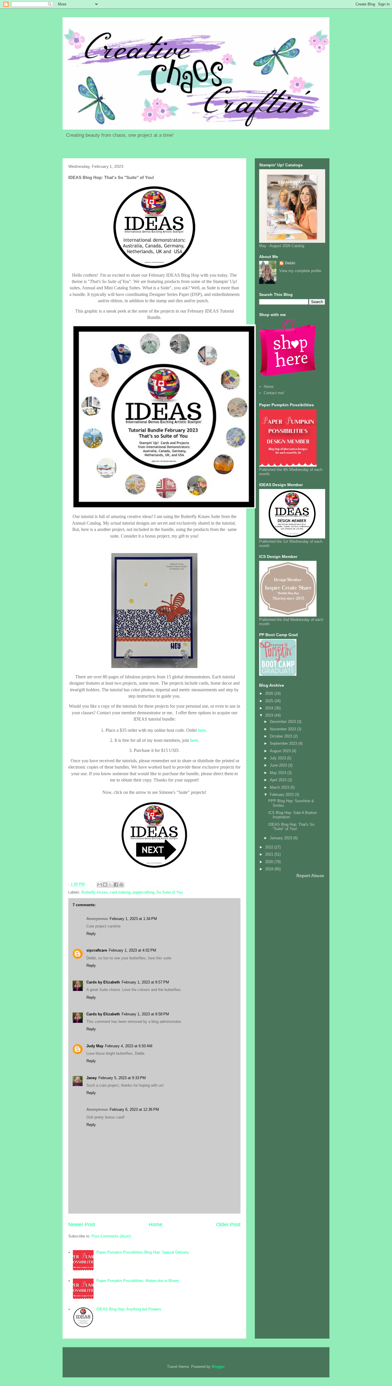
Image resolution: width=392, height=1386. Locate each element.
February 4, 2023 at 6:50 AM (128, 1046)
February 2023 (282, 794)
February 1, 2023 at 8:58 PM (145, 1014)
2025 (269, 701)
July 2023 (278, 758)
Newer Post (81, 1224)
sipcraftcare (96, 950)
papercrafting (143, 892)
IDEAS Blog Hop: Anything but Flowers (128, 1309)
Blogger (218, 1366)
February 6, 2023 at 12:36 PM (134, 1109)
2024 (269, 708)
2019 (269, 869)
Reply (91, 933)
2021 (269, 854)
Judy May (94, 1046)
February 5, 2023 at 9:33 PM (122, 1078)
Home (155, 1224)
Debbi (290, 263)
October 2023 (281, 736)
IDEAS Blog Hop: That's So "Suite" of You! (291, 826)
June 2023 (279, 765)
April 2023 (279, 780)
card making (120, 892)
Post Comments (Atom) (111, 1236)
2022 (269, 847)
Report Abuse (310, 875)
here (202, 730)
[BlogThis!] (105, 885)
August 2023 (281, 751)
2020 (269, 862)
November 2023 (283, 729)
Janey (91, 1078)
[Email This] (99, 885)
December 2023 (283, 721)
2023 (269, 715)
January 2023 (281, 838)
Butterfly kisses (94, 892)
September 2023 (284, 743)
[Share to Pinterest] (121, 885)
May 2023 (278, 773)
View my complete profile (300, 271)
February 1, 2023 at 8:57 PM (145, 982)
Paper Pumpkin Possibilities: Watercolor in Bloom (137, 1281)
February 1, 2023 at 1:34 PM (133, 919)
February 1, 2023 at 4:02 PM (132, 950)
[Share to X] (110, 885)
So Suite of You (169, 892)
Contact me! (274, 393)
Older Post (228, 1224)
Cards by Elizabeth (103, 982)
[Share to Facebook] (116, 885)
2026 (269, 693)
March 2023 (280, 787)
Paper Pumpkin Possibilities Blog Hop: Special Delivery (142, 1252)
